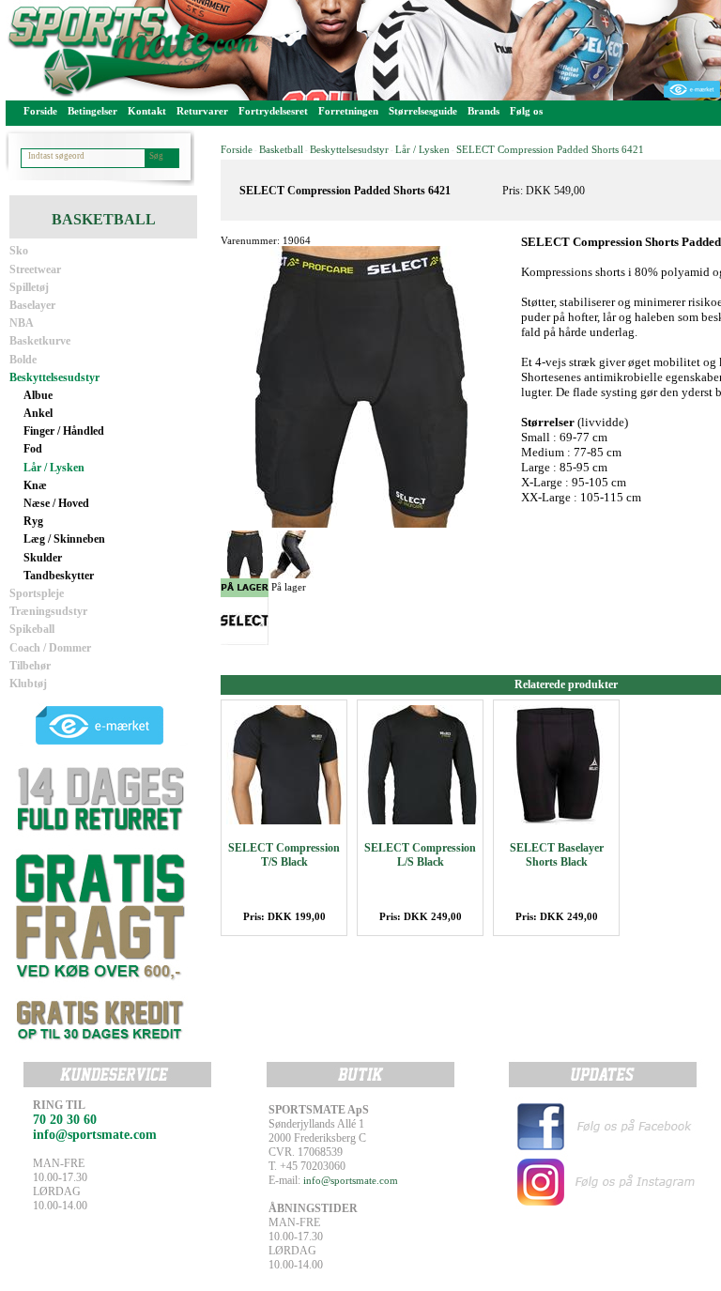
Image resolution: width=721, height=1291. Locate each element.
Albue (38, 395)
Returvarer (202, 110)
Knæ (35, 485)
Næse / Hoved (56, 503)
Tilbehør (30, 665)
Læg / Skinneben (64, 539)
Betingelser (92, 110)
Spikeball (31, 629)
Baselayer (32, 305)
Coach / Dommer (50, 647)
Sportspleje (36, 593)
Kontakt (147, 110)
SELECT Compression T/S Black (284, 854)
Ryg (33, 521)
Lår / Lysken (53, 467)
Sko (18, 250)
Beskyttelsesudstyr (54, 377)
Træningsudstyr (48, 611)
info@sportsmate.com (350, 1180)
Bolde (23, 359)
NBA (21, 323)
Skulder (42, 557)
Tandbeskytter (58, 575)
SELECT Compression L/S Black (420, 854)
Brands (483, 110)
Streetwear (35, 269)
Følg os (526, 110)
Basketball (281, 149)
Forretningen (348, 110)
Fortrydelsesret (273, 110)
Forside (40, 110)
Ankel (38, 413)
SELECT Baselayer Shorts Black (557, 854)
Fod (32, 448)
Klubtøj (28, 683)
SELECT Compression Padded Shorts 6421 (550, 149)
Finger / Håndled (63, 431)
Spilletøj (29, 287)
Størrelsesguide (423, 110)
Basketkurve (39, 340)
